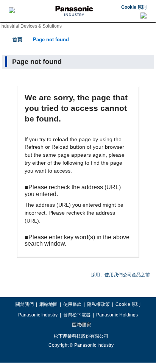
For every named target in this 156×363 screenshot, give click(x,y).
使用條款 (72, 304)
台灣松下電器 (76, 315)
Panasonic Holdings (117, 315)
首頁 (17, 39)
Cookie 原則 (134, 7)
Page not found (51, 39)
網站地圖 (48, 304)
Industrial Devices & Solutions (31, 26)
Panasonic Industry (38, 315)
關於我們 (25, 304)
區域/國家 (81, 324)
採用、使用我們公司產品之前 (120, 274)
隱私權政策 (98, 304)
